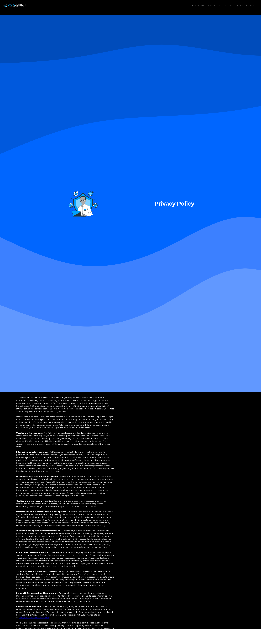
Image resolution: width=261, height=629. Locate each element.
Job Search (251, 5)
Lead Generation (225, 5)
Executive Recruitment (203, 5)
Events (240, 5)
